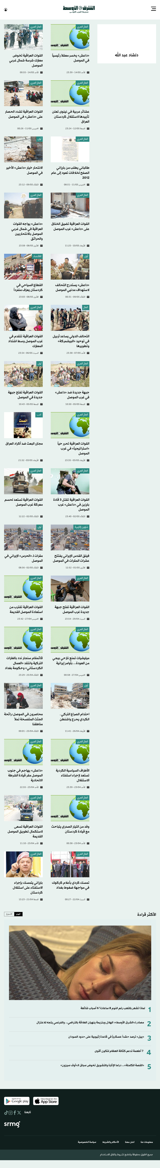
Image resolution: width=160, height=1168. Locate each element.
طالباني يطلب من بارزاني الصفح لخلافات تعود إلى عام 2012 (70, 172)
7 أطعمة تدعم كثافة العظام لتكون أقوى (119, 1051)
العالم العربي (82, 26)
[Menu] (153, 9)
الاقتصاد (37, 256)
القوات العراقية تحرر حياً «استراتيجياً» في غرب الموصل (73, 448)
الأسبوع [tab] (9, 913)
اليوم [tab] (18, 913)
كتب (39, 414)
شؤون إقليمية (81, 527)
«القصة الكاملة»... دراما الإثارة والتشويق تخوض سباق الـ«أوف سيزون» (102, 1065)
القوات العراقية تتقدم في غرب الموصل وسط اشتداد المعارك (25, 341)
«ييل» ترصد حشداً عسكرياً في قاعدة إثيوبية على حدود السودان (106, 1036)
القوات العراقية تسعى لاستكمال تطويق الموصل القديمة (25, 831)
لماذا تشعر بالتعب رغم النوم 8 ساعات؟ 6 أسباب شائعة (113, 1008)
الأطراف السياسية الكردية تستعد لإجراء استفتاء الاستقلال (72, 775)
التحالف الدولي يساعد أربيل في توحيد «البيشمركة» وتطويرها (71, 341)
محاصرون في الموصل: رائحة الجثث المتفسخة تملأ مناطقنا (23, 719)
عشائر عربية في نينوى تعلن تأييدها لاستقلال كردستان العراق (70, 116)
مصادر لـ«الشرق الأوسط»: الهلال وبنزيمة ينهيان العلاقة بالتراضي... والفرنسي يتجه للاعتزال (90, 1022)
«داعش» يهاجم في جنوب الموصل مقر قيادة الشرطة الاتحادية (25, 775)
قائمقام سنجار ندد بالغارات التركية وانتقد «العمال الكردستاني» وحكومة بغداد (24, 663)
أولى (39, 138)
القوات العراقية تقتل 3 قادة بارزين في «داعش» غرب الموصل (71, 504)
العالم (86, 307)
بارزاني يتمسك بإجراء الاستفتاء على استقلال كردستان (28, 887)
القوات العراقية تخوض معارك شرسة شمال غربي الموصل (26, 60)
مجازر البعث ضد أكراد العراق (24, 443)
